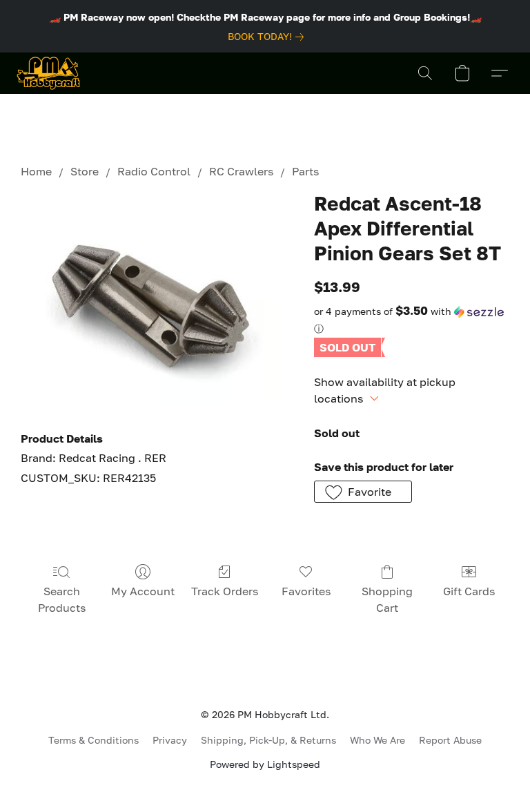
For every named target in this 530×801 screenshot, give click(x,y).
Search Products (62, 599)
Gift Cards (469, 591)
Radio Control (153, 171)
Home (36, 171)
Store (84, 171)
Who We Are (377, 740)
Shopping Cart (387, 599)
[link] (268, 36)
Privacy (170, 740)
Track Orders (224, 591)
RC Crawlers (241, 171)
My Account (143, 591)
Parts (305, 171)
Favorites (306, 591)
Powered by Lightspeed (265, 764)
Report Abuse (450, 740)
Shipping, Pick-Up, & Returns (268, 740)
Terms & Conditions (93, 740)
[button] (48, 73)
